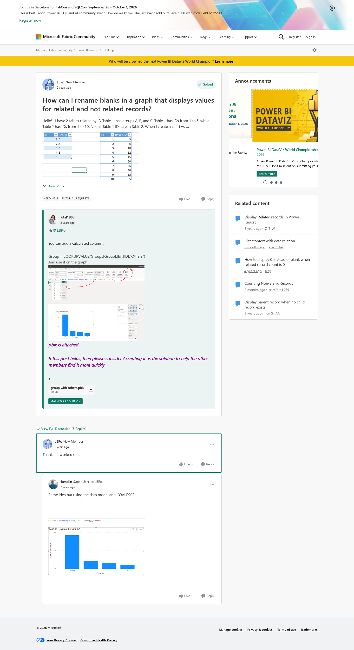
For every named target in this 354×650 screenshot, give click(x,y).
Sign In (310, 37)
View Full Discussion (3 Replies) (63, 428)
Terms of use (286, 629)
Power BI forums (88, 50)
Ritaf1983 (67, 217)
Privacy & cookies (260, 629)
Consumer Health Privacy (98, 640)
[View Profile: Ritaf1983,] (53, 219)
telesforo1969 (279, 289)
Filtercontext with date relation (269, 240)
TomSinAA (272, 313)
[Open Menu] (314, 50)
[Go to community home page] (65, 36)
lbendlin (66, 481)
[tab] (271, 182)
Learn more (224, 61)
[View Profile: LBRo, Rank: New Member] (48, 85)
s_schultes (276, 247)
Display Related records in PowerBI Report (273, 219)
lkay (268, 271)
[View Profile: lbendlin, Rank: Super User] (53, 484)
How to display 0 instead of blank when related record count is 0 (277, 262)
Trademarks (309, 629)
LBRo (60, 82)
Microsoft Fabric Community (54, 50)
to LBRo (96, 481)
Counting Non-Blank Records (268, 283)
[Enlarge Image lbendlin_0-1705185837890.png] (96, 547)
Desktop (109, 50)
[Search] (281, 37)
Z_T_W (270, 228)
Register (295, 37)
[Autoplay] (265, 182)
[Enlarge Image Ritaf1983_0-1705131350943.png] (96, 284)
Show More (55, 186)
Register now (30, 20)
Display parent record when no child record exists (274, 304)
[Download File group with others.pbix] (90, 390)
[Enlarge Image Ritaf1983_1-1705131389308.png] (96, 322)
